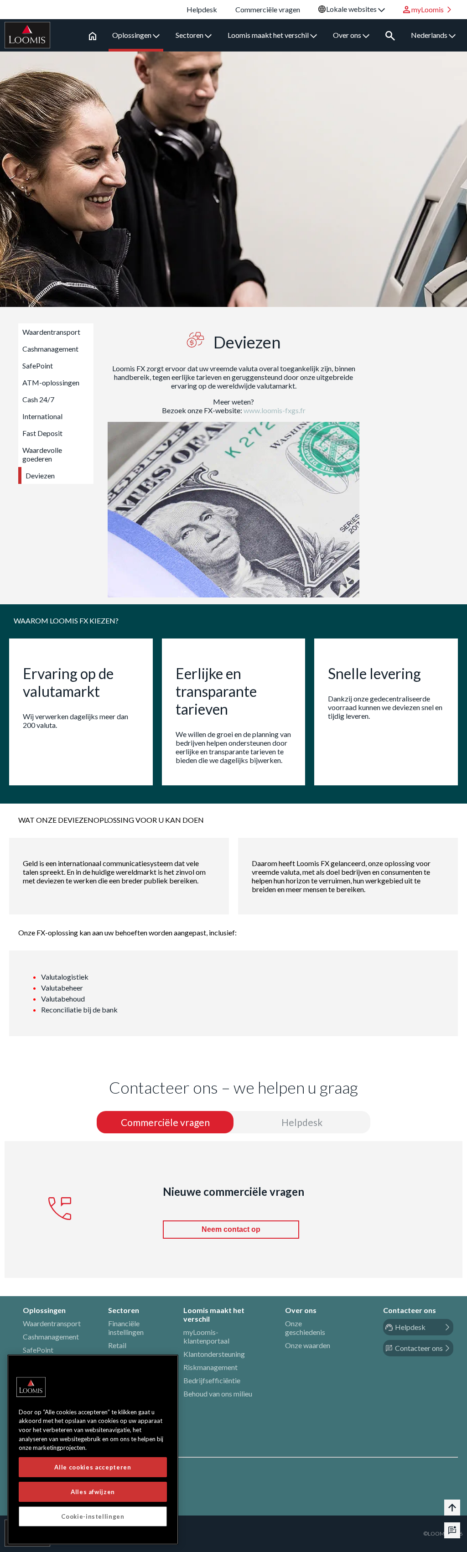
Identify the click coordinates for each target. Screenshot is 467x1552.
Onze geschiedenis (305, 1327)
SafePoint (37, 365)
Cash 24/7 (38, 399)
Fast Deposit (42, 433)
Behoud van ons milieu (217, 1393)
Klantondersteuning (214, 1354)
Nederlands (430, 35)
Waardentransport (51, 331)
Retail (117, 1345)
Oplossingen (132, 35)
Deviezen (40, 475)
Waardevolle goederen (42, 454)
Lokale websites (352, 9)
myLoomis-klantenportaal (206, 1336)
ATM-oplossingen (50, 382)
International (42, 416)
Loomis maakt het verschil (269, 35)
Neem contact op (231, 1229)
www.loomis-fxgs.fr (275, 410)
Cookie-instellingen (92, 1516)
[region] (92, 1450)
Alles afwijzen (93, 1491)
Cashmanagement (50, 348)
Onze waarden (307, 1345)
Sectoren (190, 35)
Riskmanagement (210, 1367)
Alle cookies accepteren (92, 1467)
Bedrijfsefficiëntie (211, 1380)
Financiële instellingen (126, 1327)
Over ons (348, 35)
